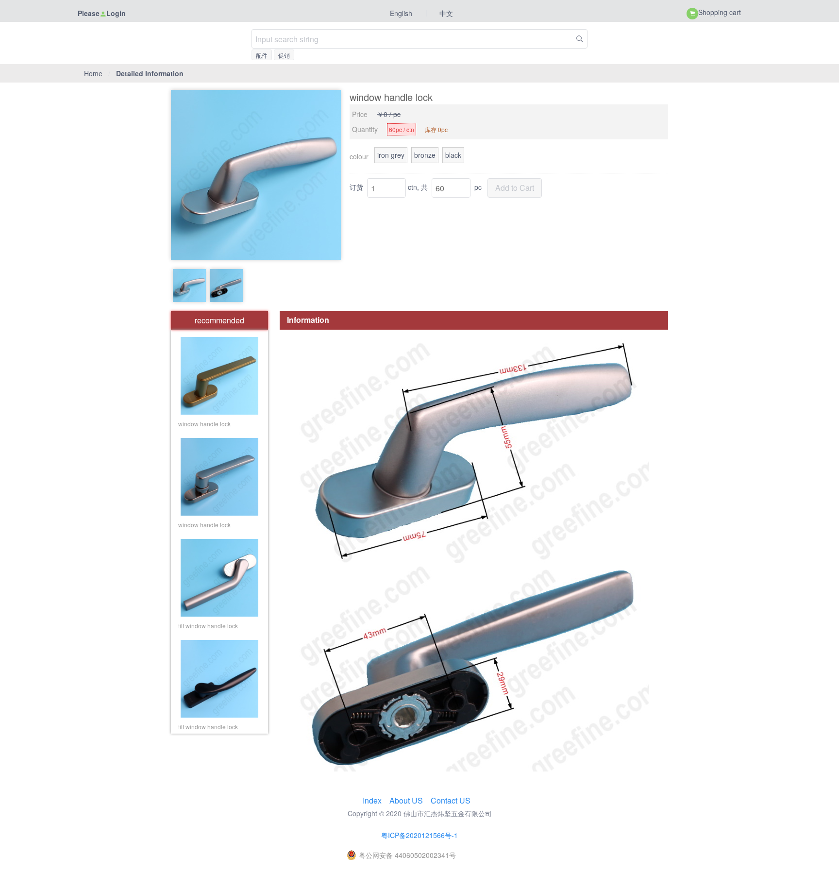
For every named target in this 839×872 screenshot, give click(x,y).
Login (116, 13)
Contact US (450, 800)
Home (93, 73)
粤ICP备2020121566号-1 (419, 835)
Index (373, 800)
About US (407, 800)
